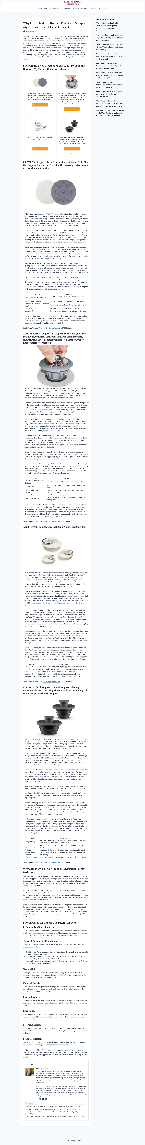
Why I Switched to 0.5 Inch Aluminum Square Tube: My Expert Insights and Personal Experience (54, 1106)
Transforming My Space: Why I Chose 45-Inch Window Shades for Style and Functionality (109, 47)
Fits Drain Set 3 (79, 527)
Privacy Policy (94, 8)
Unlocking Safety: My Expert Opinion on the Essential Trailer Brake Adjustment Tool (109, 94)
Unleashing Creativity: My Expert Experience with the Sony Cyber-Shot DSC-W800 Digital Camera (109, 65)
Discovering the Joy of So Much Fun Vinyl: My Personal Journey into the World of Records (109, 56)
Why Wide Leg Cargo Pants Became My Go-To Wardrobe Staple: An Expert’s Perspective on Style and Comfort (110, 112)
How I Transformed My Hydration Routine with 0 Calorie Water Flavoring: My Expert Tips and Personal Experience (53, 1113)
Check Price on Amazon (40, 105)
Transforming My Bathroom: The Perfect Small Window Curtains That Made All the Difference (109, 84)
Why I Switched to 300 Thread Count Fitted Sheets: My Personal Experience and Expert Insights (110, 75)
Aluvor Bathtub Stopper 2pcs (40, 687)
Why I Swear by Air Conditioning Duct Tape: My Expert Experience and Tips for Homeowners (109, 37)
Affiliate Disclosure (80, 8)
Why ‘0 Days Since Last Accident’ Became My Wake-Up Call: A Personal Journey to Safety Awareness (55, 1116)
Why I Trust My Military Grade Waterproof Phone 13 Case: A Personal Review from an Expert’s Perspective (110, 103)
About (46, 8)
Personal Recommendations (60, 8)
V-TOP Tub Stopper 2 (35, 162)
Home (40, 8)
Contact (104, 8)
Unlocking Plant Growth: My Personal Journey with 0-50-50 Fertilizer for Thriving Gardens (53, 1109)
